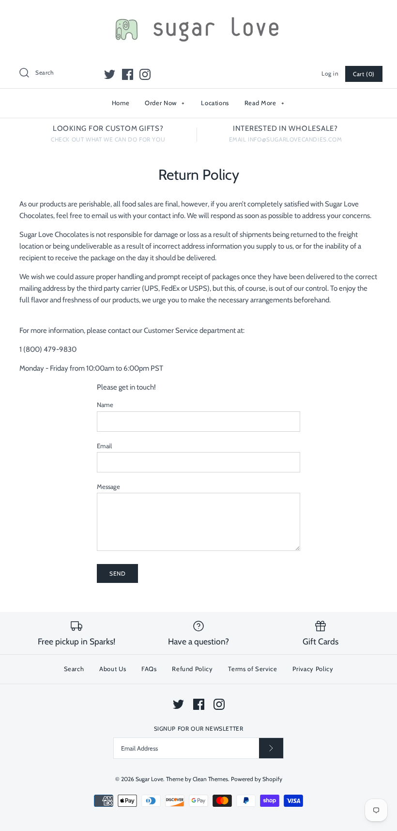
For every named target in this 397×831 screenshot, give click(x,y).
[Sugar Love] (198, 15)
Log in (330, 73)
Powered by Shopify (256, 779)
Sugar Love (149, 779)
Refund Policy (192, 669)
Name (105, 404)
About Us (112, 669)
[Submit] (271, 748)
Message (108, 486)
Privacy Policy (312, 669)
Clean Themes (210, 779)
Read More (264, 103)
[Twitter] (109, 74)
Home (121, 103)
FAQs (149, 669)
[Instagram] (145, 74)
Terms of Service (252, 669)
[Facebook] (127, 74)
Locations (215, 103)
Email (104, 446)
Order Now (165, 103)
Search (74, 669)
